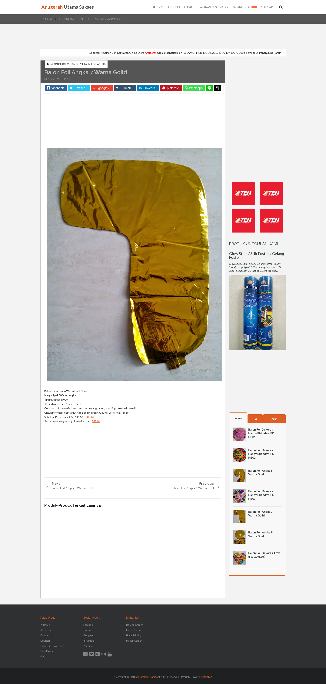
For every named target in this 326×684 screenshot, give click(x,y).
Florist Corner (133, 630)
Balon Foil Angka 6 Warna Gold (193, 488)
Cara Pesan (46, 651)
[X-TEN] (243, 206)
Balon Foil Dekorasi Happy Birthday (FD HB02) (261, 453)
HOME (159, 7)
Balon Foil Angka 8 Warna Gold (72, 488)
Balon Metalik (81, 64)
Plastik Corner (134, 640)
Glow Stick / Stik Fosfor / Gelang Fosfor (256, 255)
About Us (45, 630)
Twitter (87, 630)
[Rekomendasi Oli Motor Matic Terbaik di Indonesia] (271, 206)
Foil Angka (66, 19)
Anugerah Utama (146, 676)
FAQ (42, 656)
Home (49, 19)
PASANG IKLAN (242, 7)
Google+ (88, 635)
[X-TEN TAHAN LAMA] (243, 233)
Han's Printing (133, 635)
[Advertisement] (163, 36)
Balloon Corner (134, 624)
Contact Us (46, 635)
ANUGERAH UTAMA (180, 7)
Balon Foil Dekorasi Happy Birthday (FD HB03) (261, 494)
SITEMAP (267, 7)
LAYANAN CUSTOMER (213, 7)
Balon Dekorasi (60, 64)
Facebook (88, 624)
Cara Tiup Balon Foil (51, 645)
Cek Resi (45, 640)
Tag (255, 418)
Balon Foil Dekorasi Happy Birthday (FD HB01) (261, 433)
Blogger (207, 676)
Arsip (274, 418)
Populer (238, 418)
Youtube (88, 645)
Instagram (89, 640)
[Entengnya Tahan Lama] (271, 233)
